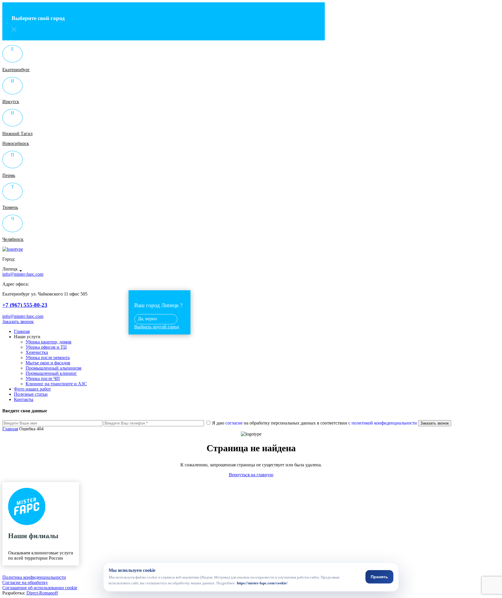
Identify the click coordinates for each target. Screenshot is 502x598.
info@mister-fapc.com (22, 316)
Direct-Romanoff (42, 592)
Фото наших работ (32, 388)
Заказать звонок (18, 321)
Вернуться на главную (251, 474)
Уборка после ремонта (48, 357)
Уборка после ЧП (43, 378)
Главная (22, 331)
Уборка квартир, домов (48, 341)
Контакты (23, 399)
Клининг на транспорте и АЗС (56, 383)
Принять (379, 576)
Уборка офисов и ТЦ (46, 347)
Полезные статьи (31, 394)
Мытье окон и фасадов (48, 362)
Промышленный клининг (51, 373)
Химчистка (37, 352)
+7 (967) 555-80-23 (24, 305)
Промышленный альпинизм (53, 368)
